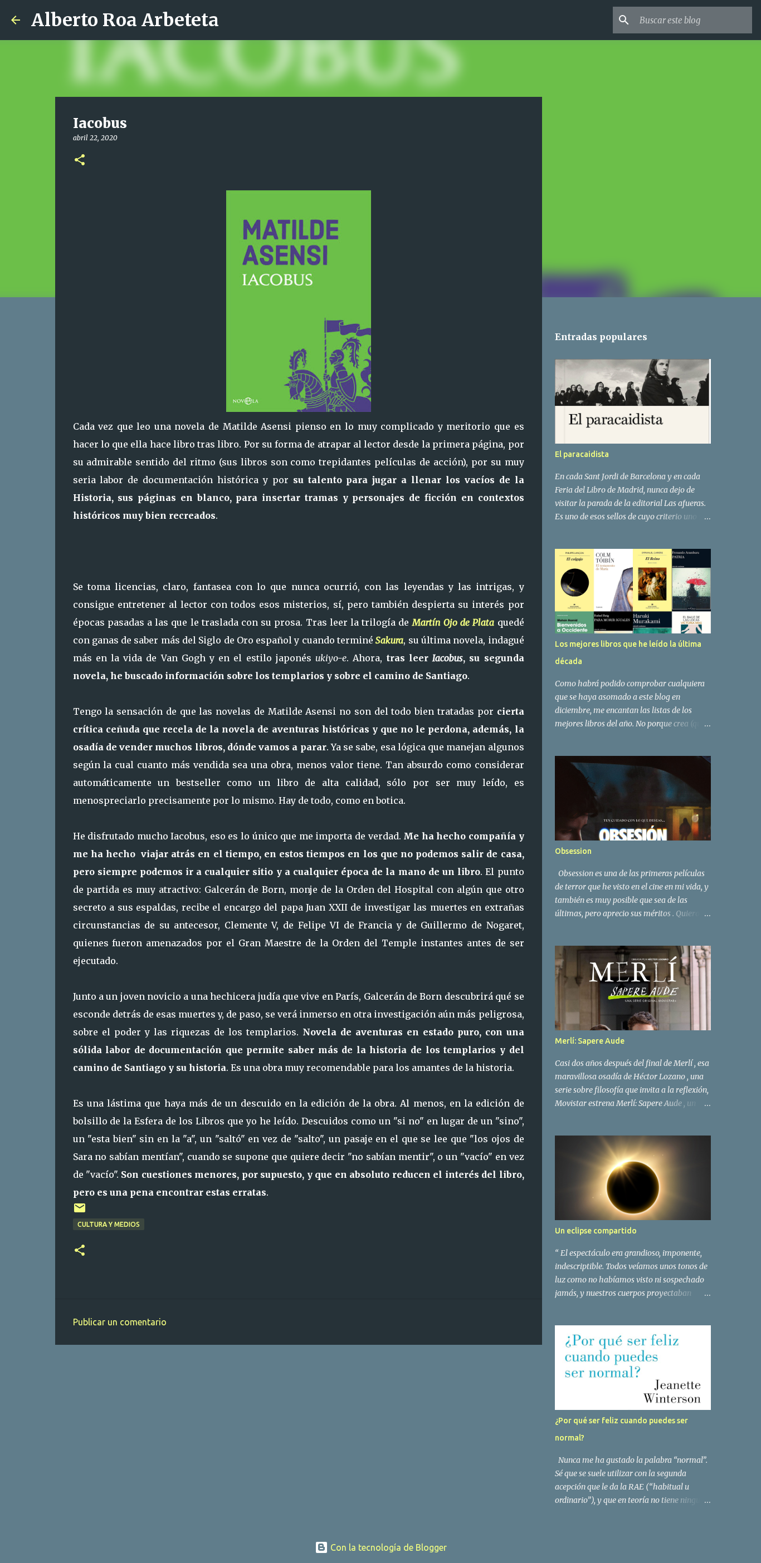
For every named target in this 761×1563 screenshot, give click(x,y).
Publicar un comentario (120, 1322)
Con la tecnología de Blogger (387, 1547)
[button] (79, 160)
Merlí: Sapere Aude (590, 1040)
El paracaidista (582, 454)
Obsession (573, 851)
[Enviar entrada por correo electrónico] (79, 1212)
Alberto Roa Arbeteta (125, 20)
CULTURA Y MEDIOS (108, 1224)
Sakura (389, 640)
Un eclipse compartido (596, 1230)
